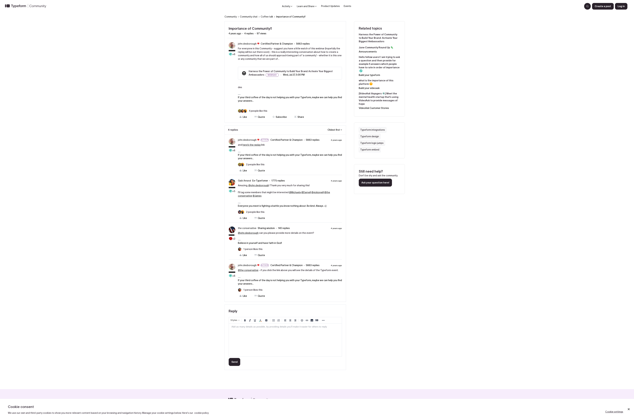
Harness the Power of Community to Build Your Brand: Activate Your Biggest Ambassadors (378, 38)
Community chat (249, 16)
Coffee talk (267, 16)
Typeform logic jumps (372, 143)
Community (231, 16)
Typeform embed (369, 149)
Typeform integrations (372, 130)
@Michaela (295, 192)
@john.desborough (258, 185)
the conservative (247, 228)
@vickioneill (317, 192)
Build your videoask (369, 88)
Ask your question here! (375, 182)
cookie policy (201, 413)
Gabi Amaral (244, 180)
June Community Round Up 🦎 (376, 47)
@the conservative (248, 270)
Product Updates (330, 6)
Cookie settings (614, 411)
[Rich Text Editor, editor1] (285, 339)
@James (257, 195)
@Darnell (306, 192)
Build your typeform (369, 75)
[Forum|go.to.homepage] (27, 6)
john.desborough (247, 43)
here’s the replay (252, 145)
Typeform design (369, 136)
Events (347, 6)
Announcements (368, 51)
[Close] (628, 409)
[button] (603, 6)
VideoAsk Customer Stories (374, 108)
